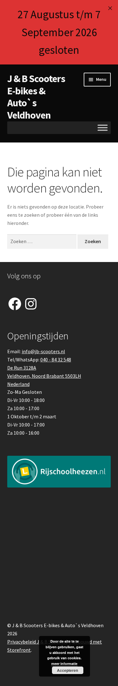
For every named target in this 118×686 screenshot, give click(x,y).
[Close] (110, 8)
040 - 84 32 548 (55, 359)
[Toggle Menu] (103, 128)
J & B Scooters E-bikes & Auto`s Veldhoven (36, 97)
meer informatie (64, 663)
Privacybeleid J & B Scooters (37, 642)
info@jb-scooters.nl (43, 351)
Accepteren (67, 670)
